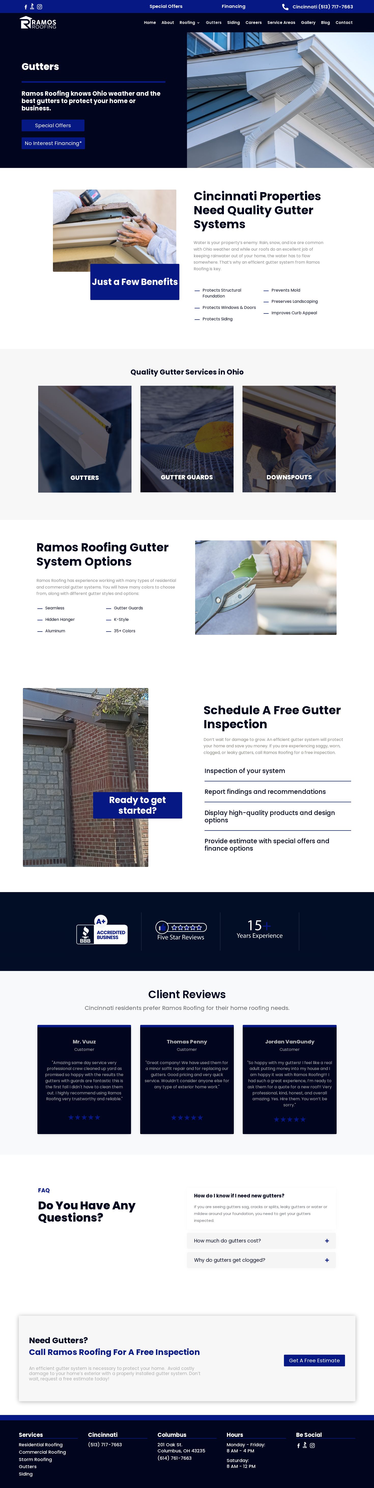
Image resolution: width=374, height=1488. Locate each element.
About (168, 22)
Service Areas (281, 22)
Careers (254, 22)
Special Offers (166, 6)
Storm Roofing (35, 1459)
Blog (325, 22)
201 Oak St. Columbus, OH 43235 (181, 1447)
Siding (233, 22)
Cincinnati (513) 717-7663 (323, 7)
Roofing (187, 22)
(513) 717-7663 (105, 1444)
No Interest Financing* (53, 143)
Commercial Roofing (42, 1452)
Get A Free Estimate (314, 1360)
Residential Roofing (41, 1444)
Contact (344, 22)
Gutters (214, 22)
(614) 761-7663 (174, 1458)
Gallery (308, 22)
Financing (234, 6)
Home (150, 22)
